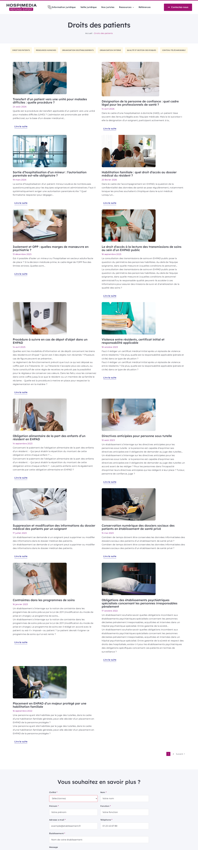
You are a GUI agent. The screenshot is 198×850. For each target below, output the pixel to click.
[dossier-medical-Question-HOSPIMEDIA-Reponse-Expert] (40, 489)
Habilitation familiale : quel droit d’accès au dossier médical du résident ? (139, 173)
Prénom (54, 806)
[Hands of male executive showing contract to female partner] (40, 210)
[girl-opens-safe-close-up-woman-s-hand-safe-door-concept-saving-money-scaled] (40, 303)
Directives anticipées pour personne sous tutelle (137, 436)
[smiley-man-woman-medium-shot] (40, 399)
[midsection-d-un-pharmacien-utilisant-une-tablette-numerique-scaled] (129, 210)
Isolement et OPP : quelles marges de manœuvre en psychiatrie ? (50, 248)
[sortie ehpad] (40, 667)
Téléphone (106, 820)
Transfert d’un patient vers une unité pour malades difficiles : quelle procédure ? (50, 100)
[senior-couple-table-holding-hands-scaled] (130, 63)
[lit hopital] (129, 563)
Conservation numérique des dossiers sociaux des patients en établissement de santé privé (138, 527)
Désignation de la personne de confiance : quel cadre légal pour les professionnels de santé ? (140, 102)
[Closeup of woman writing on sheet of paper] (129, 399)
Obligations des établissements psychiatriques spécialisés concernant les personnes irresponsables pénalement (139, 603)
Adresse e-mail (57, 820)
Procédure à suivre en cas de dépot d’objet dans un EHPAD (50, 341)
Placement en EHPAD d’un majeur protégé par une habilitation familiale (49, 705)
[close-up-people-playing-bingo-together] (129, 136)
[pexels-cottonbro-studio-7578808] (40, 563)
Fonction (105, 806)
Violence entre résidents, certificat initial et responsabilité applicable (133, 341)
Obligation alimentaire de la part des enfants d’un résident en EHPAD (49, 437)
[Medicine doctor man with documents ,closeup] (129, 303)
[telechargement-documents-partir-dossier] (129, 489)
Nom (103, 792)
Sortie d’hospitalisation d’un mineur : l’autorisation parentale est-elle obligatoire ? (49, 173)
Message (53, 847)
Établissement (57, 833)
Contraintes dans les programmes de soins (44, 600)
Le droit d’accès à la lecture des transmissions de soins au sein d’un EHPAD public (141, 248)
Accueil (88, 33)
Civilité (53, 792)
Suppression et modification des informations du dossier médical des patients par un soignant (54, 527)
